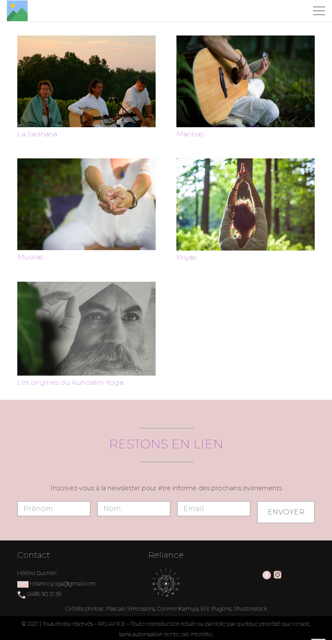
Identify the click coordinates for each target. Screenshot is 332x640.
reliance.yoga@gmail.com (63, 583)
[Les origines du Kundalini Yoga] (86, 287)
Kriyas (186, 257)
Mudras (30, 257)
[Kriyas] (245, 163)
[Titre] (17, 10)
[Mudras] (86, 163)
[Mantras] (245, 40)
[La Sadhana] (86, 40)
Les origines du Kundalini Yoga (70, 382)
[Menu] (319, 11)
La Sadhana (37, 134)
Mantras (190, 134)
